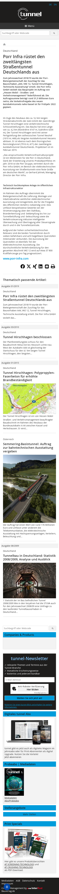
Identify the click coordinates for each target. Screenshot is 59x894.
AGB (18, 880)
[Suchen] (54, 33)
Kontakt (41, 880)
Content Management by (14, 888)
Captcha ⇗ (41, 693)
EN (55, 4)
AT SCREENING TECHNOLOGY (19, 864)
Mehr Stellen (29, 814)
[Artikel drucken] (53, 266)
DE (50, 4)
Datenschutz (28, 880)
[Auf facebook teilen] (23, 268)
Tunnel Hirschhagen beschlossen (27, 337)
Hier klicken (33, 689)
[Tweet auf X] (29, 268)
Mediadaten (11, 797)
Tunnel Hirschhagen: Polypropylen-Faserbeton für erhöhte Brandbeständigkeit (29, 376)
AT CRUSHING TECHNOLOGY (19, 867)
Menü (31, 26)
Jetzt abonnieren (13, 757)
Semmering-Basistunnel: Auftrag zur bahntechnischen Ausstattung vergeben (28, 447)
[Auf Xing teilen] (35, 268)
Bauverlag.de (8, 891)
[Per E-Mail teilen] (47, 266)
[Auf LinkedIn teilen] (41, 268)
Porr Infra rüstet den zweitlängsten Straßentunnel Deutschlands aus (29, 298)
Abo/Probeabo (12, 800)
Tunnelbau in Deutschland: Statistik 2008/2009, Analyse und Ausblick (29, 557)
